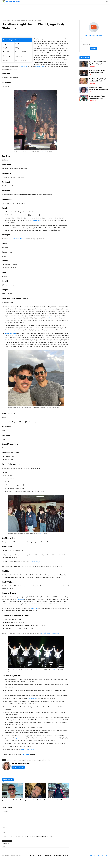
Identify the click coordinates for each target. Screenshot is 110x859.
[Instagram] (90, 855)
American (9, 760)
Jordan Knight (37, 220)
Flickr (40, 533)
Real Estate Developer (31, 760)
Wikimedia (44, 151)
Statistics (8, 20)
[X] (94, 855)
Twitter (23, 749)
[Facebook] (87, 855)
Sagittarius (40, 760)
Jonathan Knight (21, 760)
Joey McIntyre (32, 698)
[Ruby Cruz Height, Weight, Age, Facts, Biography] (83, 73)
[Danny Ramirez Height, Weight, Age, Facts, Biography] (83, 90)
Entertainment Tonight (48, 633)
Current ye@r (6, 843)
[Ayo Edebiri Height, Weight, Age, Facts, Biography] (83, 64)
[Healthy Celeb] (11, 1)
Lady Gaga (24, 67)
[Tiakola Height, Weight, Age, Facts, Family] (58, 790)
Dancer (13, 20)
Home (3, 20)
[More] (60, 33)
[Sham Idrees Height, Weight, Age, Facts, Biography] (35, 790)
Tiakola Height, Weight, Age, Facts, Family (58, 799)
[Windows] (102, 855)
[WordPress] (106, 855)
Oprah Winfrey (19, 738)
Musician (4, 797)
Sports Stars (93, 100)
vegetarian (21, 599)
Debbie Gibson (40, 67)
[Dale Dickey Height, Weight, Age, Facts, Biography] (83, 81)
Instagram (58, 633)
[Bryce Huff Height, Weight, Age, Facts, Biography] (83, 98)
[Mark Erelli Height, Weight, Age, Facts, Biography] (12, 790)
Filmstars (92, 66)
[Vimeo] (98, 855)
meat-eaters (34, 608)
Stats (50, 760)
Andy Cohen (49, 318)
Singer (46, 760)
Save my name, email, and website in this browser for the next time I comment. (28, 837)
